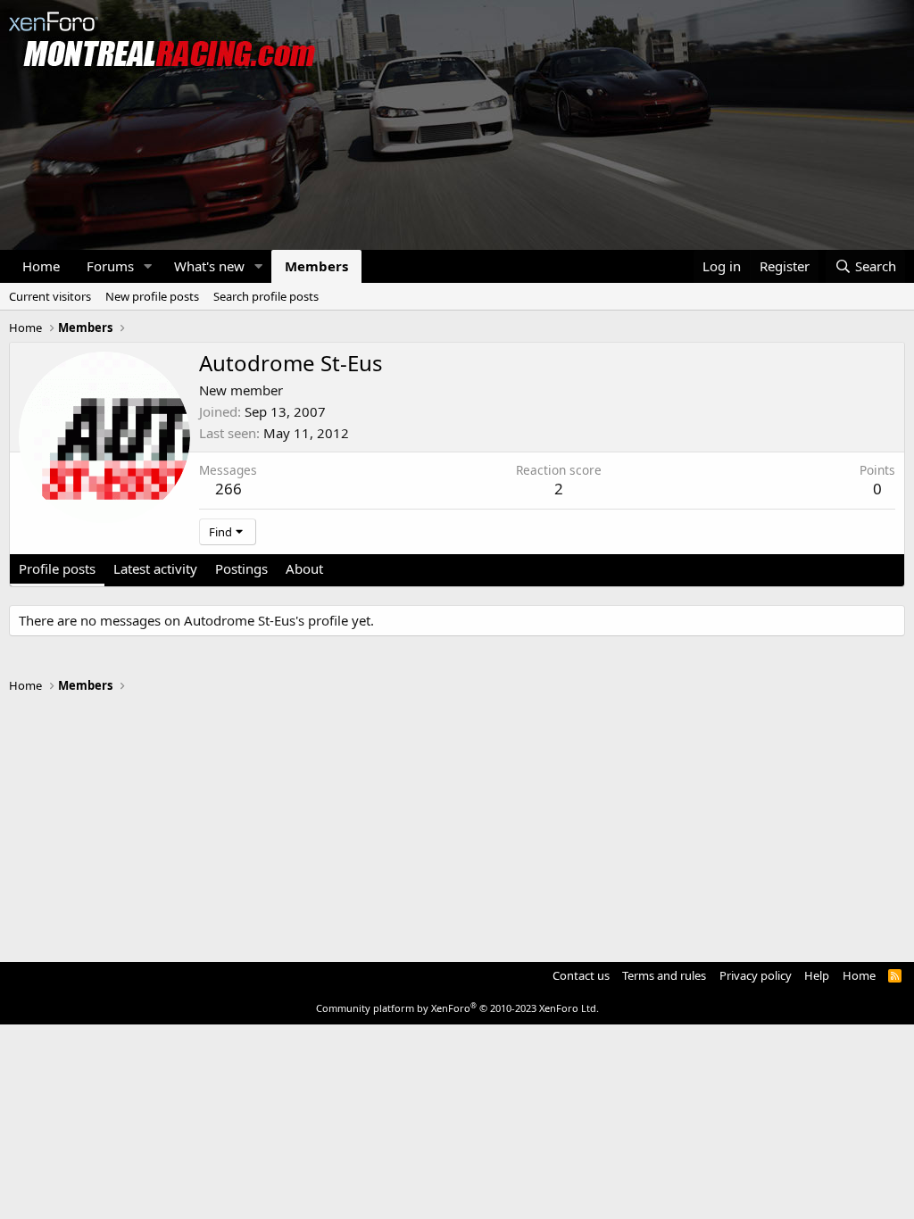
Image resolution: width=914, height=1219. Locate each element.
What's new (209, 266)
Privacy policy (755, 975)
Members (316, 266)
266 (228, 488)
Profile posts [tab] (57, 568)
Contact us (581, 975)
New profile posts (152, 296)
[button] (148, 266)
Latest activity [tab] (155, 568)
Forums (110, 266)
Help (816, 975)
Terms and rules (664, 975)
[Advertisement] (457, 819)
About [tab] (304, 568)
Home (41, 266)
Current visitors (50, 296)
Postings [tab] (241, 568)
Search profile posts (266, 296)
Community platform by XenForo (457, 1008)
